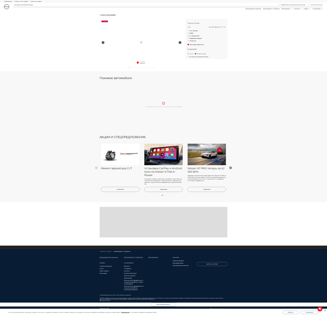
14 (155, 67)
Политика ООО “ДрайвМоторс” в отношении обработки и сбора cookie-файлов (133, 282)
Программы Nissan (178, 263)
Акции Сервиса (104, 271)
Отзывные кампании (106, 266)
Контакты (127, 271)
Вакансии (127, 266)
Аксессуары (103, 273)
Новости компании (129, 275)
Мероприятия (128, 278)
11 (149, 67)
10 (146, 67)
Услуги (102, 268)
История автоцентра (130, 273)
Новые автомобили (178, 260)
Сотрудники (127, 268)
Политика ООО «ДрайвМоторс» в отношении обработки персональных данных (134, 287)
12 (151, 67)
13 (153, 67)
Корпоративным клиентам (180, 265)
